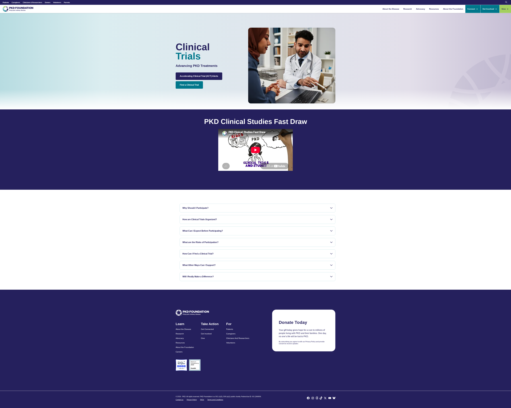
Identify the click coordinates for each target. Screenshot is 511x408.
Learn (180, 324)
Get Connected (207, 329)
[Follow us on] (334, 398)
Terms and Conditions (215, 400)
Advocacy (420, 9)
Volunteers (57, 2)
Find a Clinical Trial (189, 85)
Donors (47, 2)
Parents (67, 2)
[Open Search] (506, 2)
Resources (434, 9)
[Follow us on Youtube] (329, 398)
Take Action (210, 324)
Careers (179, 352)
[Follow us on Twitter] (325, 398)
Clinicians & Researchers (32, 2)
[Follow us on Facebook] (308, 398)
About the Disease (390, 9)
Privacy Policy (192, 400)
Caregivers (16, 2)
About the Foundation (453, 9)
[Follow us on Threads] (317, 398)
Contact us (179, 400)
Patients (6, 2)
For (228, 324)
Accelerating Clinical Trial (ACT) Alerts (199, 76)
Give (504, 9)
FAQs (202, 400)
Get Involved (489, 9)
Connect (471, 9)
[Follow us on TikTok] (321, 398)
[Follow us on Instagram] (312, 398)
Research (407, 9)
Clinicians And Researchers (237, 338)
